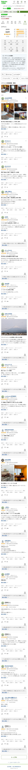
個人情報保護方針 (17, 766)
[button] (5, 89)
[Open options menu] (26, 98)
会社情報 (9, 766)
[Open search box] (2, 74)
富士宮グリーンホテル (6, 16)
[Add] (25, 15)
